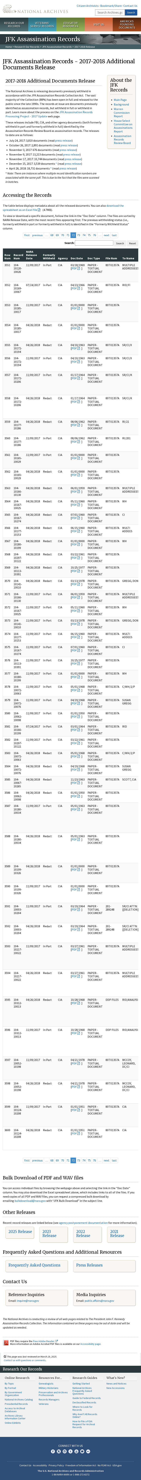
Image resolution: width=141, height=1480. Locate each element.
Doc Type (94, 258)
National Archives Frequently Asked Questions (82, 1390)
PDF (74, 268)
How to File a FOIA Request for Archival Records (84, 1424)
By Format (10, 1388)
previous (37, 235)
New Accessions (115, 1388)
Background (121, 104)
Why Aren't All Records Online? (85, 1416)
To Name (128, 258)
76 (94, 235)
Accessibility (40, 1465)
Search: (69, 243)
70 (62, 235)
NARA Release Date (31, 255)
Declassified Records (84, 1402)
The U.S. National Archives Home (35, 9)
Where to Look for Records (83, 1408)
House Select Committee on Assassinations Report (123, 126)
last (114, 235)
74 (83, 235)
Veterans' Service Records (42, 24)
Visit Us (98, 24)
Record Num (18, 256)
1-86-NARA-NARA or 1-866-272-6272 (70, 1474)
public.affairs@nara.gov (99, 1300)
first (27, 235)
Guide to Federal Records (87, 1398)
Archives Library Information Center (15, 1417)
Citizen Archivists (88, 6)
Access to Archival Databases (15, 1410)
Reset (132, 243)
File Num (111, 258)
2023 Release (49, 1233)
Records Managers (49, 1399)
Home (9, 46)
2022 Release (83, 1233)
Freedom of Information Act (81, 1465)
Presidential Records (16, 1404)
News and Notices (116, 1383)
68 (51, 235)
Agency (63, 258)
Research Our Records (14, 24)
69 (57, 235)
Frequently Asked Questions (34, 1265)
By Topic (9, 1383)
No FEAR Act (104, 1465)
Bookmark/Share (111, 6)
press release (63, 140)
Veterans (44, 1404)
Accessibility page (90, 1344)
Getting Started (81, 1383)
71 (67, 235)
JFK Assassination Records (57, 46)
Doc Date (77, 258)
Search (131, 12)
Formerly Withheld (49, 256)
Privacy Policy (56, 1465)
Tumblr (70, 1451)
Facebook (53, 1451)
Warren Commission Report (122, 112)
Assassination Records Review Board (122, 139)
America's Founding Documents (127, 24)
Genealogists (46, 1383)
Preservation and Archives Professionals (53, 1394)
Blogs (82, 1451)
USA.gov (117, 1465)
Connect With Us (70, 1446)
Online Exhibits (13, 1422)
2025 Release (20, 1231)
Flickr (88, 1451)
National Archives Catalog (19, 1399)
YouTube (76, 1451)
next (106, 235)
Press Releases (89, 1265)
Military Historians (48, 1388)
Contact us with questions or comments (25, 1360)
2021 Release (117, 1233)
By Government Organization (13, 1394)
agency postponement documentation (83, 1223)
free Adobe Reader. (44, 1341)
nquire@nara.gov (28, 1300)
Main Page (120, 100)
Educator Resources (70, 24)
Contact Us (130, 6)
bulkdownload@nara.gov (30, 1201)
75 (89, 235)
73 (78, 235)
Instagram (64, 1451)
